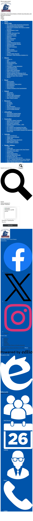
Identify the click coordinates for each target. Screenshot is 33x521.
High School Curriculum (13, 123)
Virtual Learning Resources (13, 107)
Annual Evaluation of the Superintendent (17, 88)
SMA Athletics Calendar (13, 142)
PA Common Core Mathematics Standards (17, 128)
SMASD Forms (10, 45)
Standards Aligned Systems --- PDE (15, 124)
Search (2, 168)
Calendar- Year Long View (13, 33)
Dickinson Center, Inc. (12, 156)
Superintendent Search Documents (15, 26)
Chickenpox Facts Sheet (12, 151)
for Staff (9, 105)
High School (10, 92)
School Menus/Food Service (13, 42)
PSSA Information (11, 38)
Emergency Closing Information (14, 66)
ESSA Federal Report (12, 51)
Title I (8, 48)
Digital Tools (10, 131)
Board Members (11, 85)
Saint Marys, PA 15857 (18, 347)
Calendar (9, 31)
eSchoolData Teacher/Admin (14, 113)
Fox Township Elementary (13, 96)
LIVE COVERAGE (12, 135)
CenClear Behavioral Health (13, 155)
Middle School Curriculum (13, 121)
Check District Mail (11, 34)
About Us (6, 338)
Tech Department (11, 106)
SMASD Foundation (12, 46)
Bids (8, 60)
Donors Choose (10, 49)
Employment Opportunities (13, 70)
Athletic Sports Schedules (13, 137)
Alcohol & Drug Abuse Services (14, 157)
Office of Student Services (13, 71)
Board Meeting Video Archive (14, 84)
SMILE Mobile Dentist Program (14, 162)
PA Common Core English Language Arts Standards (19, 130)
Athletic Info (10, 138)
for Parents (9, 102)
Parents (5, 341)
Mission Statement (11, 62)
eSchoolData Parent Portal (13, 116)
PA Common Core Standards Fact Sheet (16, 127)
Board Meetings (11, 82)
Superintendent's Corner (12, 30)
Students (6, 339)
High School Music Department (14, 139)
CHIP (8, 146)
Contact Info (10, 148)
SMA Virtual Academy (12, 98)
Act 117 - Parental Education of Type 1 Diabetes (18, 159)
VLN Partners (10, 126)
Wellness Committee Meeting (14, 44)
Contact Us (9, 59)
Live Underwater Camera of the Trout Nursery (18, 149)
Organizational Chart (12, 63)
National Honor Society (12, 141)
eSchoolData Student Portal (13, 114)
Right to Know (10, 40)
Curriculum (6, 343)
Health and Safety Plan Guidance (15, 76)
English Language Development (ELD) (16, 73)
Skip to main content (6, 1)
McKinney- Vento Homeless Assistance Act (17, 55)
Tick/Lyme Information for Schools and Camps (18, 160)
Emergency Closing (11, 35)
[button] (8, 23)
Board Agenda (10, 81)
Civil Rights (10, 64)
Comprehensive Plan (12, 67)
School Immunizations (12, 153)
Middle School (10, 94)
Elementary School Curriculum (14, 120)
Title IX (9, 77)
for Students (10, 103)
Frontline (9, 41)
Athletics (6, 342)
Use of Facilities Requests (13, 53)
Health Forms (10, 152)
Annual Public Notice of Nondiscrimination (17, 74)
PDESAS (9, 37)
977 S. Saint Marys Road (7, 347)
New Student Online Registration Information (18, 24)
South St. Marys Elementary (13, 95)
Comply (9, 52)
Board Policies (10, 87)
